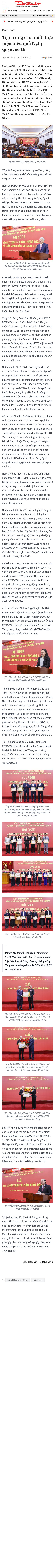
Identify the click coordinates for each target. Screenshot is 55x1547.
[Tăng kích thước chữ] (37, 1544)
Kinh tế (41, 11)
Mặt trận (23, 11)
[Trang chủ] (4, 11)
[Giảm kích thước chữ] (29, 1544)
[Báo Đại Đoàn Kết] (27, 4)
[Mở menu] (4, 4)
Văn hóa (50, 11)
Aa (34, 1544)
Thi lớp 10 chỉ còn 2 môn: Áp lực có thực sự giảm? (30, 21)
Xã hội (33, 11)
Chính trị (12, 11)
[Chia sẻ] (52, 1543)
